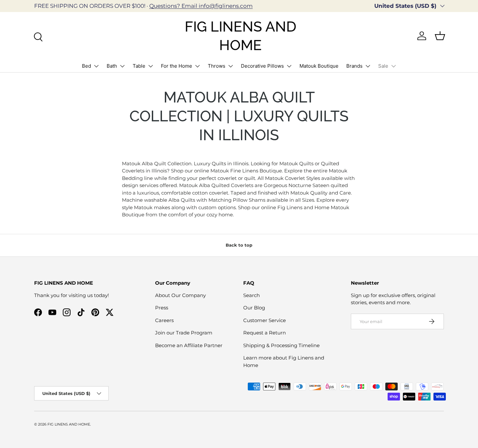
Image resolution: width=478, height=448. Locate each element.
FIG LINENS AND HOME (68, 424)
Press (161, 308)
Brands (354, 66)
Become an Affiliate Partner (188, 345)
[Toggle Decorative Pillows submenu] (289, 66)
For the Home (176, 66)
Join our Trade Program (183, 333)
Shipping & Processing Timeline (281, 345)
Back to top (239, 245)
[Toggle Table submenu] (150, 66)
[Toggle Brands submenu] (368, 66)
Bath (112, 66)
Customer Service (264, 320)
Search (251, 295)
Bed (86, 66)
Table (139, 66)
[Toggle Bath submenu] (122, 66)
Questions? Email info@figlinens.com (201, 6)
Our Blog (254, 308)
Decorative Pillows (262, 66)
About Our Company (180, 295)
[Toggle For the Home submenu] (197, 66)
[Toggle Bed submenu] (96, 66)
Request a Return (264, 333)
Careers (164, 320)
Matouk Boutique (319, 66)
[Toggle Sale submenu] (393, 66)
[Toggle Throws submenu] (230, 66)
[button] (440, 36)
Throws (216, 66)
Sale (383, 66)
